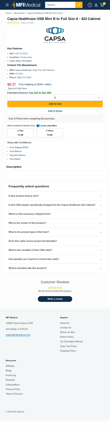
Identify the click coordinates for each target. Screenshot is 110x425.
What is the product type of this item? (29, 232)
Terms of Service (14, 394)
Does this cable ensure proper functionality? (33, 241)
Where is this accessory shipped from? (30, 214)
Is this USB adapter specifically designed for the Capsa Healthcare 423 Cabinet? (52, 205)
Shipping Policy (68, 351)
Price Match (15, 159)
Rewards (10, 380)
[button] (13, 23)
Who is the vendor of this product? (27, 223)
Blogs (9, 370)
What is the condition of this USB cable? (30, 250)
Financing (11, 375)
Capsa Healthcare (23, 70)
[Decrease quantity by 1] (10, 98)
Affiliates (10, 366)
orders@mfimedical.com (18, 335)
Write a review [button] (55, 299)
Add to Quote (55, 111)
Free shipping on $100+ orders (35, 84)
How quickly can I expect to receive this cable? (34, 259)
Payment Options (17, 155)
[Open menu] (7, 5)
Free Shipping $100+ (19, 147)
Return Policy (67, 337)
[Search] (78, 5)
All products (19, 13)
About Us (64, 323)
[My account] (90, 5)
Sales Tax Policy (68, 346)
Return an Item (67, 332)
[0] (102, 5)
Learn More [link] (52, 126)
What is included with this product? (28, 268)
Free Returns (16, 151)
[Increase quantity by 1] (99, 98)
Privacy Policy (13, 389)
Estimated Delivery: (17, 93)
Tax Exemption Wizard (71, 341)
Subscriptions (13, 384)
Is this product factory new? (24, 196)
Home (8, 13)
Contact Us (65, 327)
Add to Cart (55, 104)
